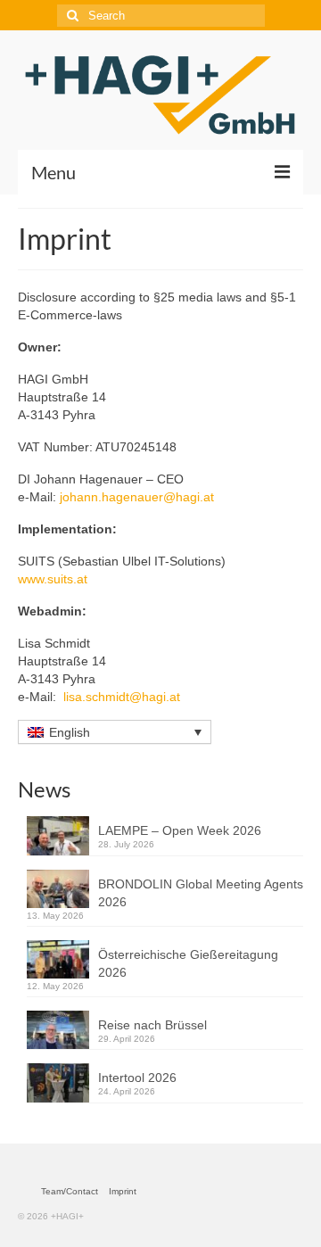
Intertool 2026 (137, 1077)
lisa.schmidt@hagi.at (121, 697)
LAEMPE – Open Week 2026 (179, 830)
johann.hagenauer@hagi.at (137, 497)
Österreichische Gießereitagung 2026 (188, 963)
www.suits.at (52, 579)
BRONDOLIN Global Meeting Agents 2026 (200, 893)
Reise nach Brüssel (152, 1025)
